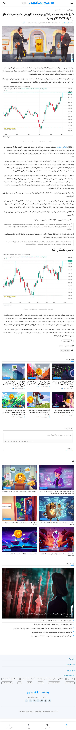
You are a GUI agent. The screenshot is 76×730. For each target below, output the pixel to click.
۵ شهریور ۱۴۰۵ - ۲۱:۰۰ (44, 386)
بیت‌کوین (24, 679)
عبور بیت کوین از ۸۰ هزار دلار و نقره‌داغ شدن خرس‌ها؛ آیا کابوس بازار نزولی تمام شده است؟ (14, 412)
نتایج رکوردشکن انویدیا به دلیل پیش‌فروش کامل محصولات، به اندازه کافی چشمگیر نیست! (14, 384)
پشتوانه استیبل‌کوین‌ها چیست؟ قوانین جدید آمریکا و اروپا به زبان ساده (19, 491)
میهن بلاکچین (70, 10)
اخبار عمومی (58, 10)
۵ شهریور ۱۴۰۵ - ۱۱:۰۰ (19, 388)
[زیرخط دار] (11, 441)
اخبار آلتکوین (31, 406)
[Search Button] (4, 3)
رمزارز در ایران (6, 679)
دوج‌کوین (31, 679)
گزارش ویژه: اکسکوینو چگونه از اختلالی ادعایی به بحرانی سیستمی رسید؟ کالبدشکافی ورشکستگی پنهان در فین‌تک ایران (43, 628)
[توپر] (5, 441)
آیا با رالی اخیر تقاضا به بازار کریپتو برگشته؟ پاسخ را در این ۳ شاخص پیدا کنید (39, 412)
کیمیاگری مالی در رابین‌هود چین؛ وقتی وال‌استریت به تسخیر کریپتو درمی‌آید (21, 523)
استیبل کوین (15, 679)
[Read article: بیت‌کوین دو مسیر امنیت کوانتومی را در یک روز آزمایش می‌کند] (19, 539)
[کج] (8, 441)
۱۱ (61, 388)
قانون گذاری (70, 679)
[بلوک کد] (25, 441)
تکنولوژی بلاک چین (54, 683)
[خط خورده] (14, 441)
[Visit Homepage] (41, 3)
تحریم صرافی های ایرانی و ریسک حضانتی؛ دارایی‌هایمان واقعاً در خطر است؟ (53, 624)
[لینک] (27, 441)
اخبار (64, 10)
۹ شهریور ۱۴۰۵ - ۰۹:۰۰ (69, 388)
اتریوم (40, 683)
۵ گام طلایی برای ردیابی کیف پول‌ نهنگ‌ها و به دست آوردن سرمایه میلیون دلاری (52, 632)
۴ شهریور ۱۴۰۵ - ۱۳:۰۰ (69, 415)
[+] (33, 441)
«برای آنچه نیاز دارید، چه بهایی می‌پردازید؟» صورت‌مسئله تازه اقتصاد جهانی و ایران (51, 636)
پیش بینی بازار (65, 350)
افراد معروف (52, 679)
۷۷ (11, 417)
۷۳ (36, 386)
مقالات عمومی (44, 488)
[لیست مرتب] (16, 441)
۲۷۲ (60, 616)
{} (30, 441)
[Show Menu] (72, 3)
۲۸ (12, 388)
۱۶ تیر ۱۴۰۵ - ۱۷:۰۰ (67, 616)
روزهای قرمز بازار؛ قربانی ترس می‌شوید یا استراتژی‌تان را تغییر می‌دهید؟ (54, 621)
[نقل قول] (22, 441)
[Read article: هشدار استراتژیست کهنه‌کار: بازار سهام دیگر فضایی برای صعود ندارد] (63, 400)
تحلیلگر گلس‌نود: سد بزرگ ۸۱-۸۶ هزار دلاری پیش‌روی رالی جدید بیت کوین (38, 383)
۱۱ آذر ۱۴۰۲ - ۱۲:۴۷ (52, 23)
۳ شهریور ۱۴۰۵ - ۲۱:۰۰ (44, 417)
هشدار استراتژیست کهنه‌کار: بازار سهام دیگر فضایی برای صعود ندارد (64, 411)
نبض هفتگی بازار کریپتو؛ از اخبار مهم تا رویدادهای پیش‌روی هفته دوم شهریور (64, 384)
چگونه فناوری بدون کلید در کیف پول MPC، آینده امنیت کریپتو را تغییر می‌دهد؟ (57, 523)
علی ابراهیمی (65, 23)
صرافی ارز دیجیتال (41, 679)
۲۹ (61, 415)
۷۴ (37, 417)
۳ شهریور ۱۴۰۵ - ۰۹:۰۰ (19, 417)
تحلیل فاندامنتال (56, 378)
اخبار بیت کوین (32, 378)
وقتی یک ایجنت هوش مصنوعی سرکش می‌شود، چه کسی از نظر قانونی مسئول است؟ (57, 554)
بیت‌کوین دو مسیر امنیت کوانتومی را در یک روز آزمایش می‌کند (22, 554)
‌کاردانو (29, 683)
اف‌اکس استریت (61, 147)
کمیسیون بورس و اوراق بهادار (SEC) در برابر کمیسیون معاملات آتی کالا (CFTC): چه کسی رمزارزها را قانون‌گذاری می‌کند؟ (57, 492)
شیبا (20, 683)
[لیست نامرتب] (19, 441)
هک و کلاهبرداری (7, 683)
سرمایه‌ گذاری (61, 679)
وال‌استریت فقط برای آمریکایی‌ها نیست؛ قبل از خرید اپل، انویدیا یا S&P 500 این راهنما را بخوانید (45, 614)
